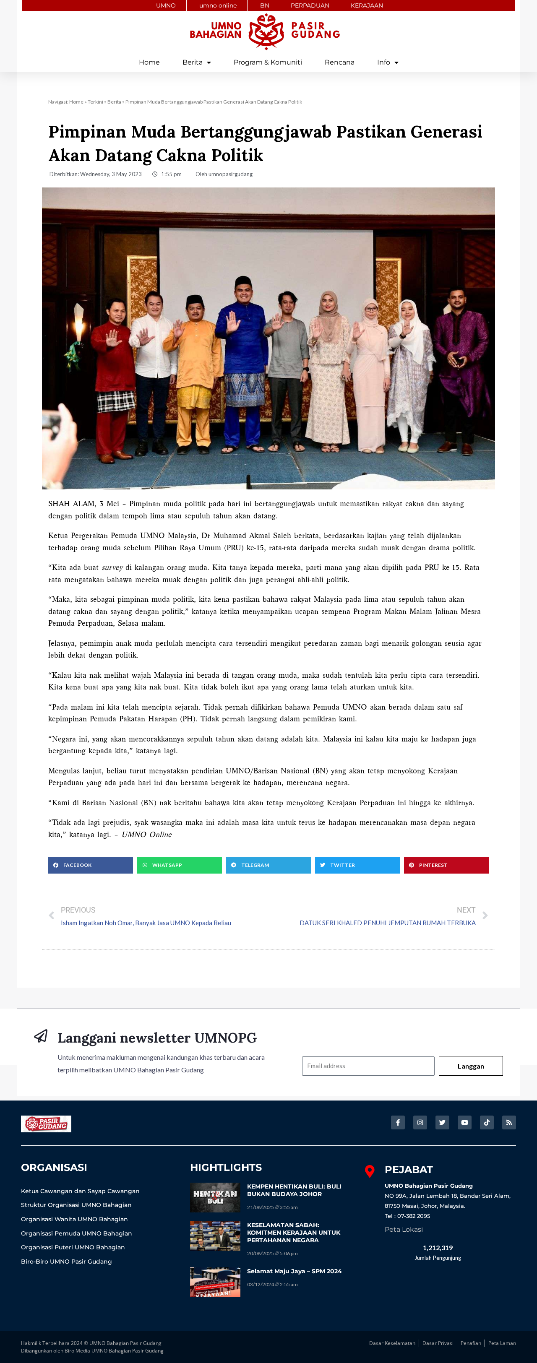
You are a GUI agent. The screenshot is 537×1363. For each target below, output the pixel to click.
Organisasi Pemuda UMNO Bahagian (76, 1233)
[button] (90, 865)
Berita (192, 62)
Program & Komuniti (268, 62)
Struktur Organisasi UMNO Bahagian (76, 1205)
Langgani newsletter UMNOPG (157, 1037)
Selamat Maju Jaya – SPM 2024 (294, 1271)
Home (149, 62)
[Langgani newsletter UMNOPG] (40, 1036)
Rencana (340, 62)
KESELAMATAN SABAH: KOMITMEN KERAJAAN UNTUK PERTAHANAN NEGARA (293, 1232)
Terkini (95, 102)
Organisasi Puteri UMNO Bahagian (73, 1247)
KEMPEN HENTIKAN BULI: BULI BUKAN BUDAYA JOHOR (294, 1190)
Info (383, 62)
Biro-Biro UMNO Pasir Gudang (66, 1261)
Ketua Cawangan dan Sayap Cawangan (80, 1191)
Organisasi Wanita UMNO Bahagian (74, 1219)
